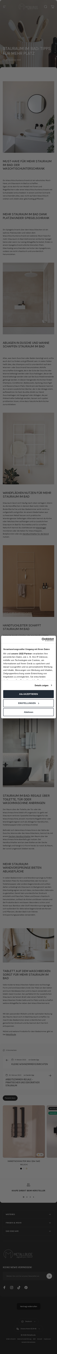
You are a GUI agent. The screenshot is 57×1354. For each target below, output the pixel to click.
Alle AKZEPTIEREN (28, 694)
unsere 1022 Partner (21, 653)
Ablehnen (28, 712)
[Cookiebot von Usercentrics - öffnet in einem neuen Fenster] (42, 639)
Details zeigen (41, 685)
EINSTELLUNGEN (27, 703)
